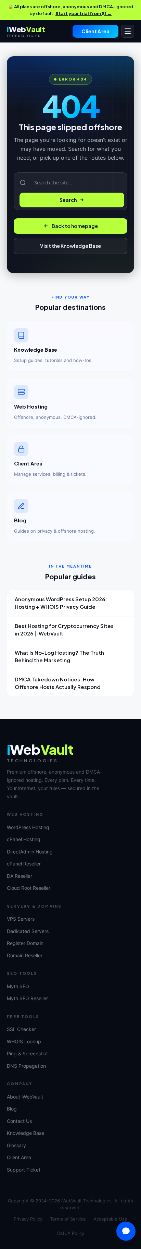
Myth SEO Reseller (27, 998)
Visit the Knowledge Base (70, 246)
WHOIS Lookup (24, 1041)
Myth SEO (18, 986)
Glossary (16, 1145)
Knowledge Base (25, 1133)
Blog (12, 1109)
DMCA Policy (70, 1233)
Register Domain (25, 943)
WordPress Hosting (28, 827)
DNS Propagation (26, 1066)
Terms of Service (68, 1219)
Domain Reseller (24, 955)
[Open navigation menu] (127, 31)
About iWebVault (25, 1097)
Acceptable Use (110, 1219)
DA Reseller (19, 876)
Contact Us (19, 1121)
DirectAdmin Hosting (30, 851)
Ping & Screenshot (27, 1053)
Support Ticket (23, 1170)
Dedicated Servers (28, 931)
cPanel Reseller (24, 863)
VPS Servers (21, 919)
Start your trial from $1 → (83, 13)
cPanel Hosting (23, 839)
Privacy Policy (28, 1219)
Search (68, 200)
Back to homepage (75, 226)
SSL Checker (21, 1029)
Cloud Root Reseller (28, 888)
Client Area (95, 31)
